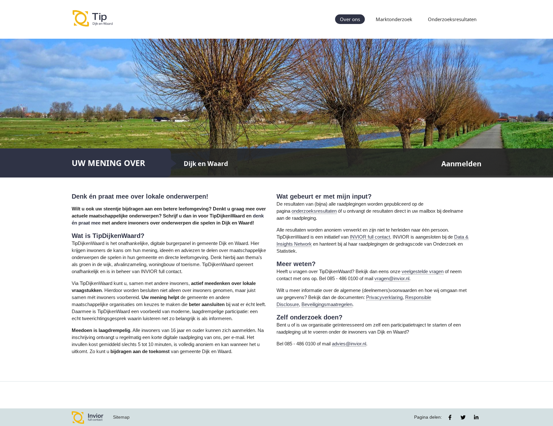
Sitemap (121, 417)
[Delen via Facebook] (450, 417)
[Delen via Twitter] (463, 417)
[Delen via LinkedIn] (476, 417)
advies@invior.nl (349, 343)
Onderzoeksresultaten (452, 19)
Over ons (350, 19)
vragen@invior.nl (391, 278)
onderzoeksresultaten (314, 211)
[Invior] (88, 417)
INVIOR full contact (370, 237)
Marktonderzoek (394, 19)
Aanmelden (461, 164)
